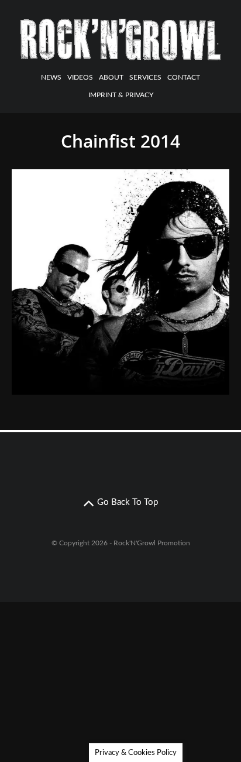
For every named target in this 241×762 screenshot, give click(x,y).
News (51, 77)
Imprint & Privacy (120, 94)
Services (145, 77)
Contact (183, 77)
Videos (80, 77)
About (111, 77)
